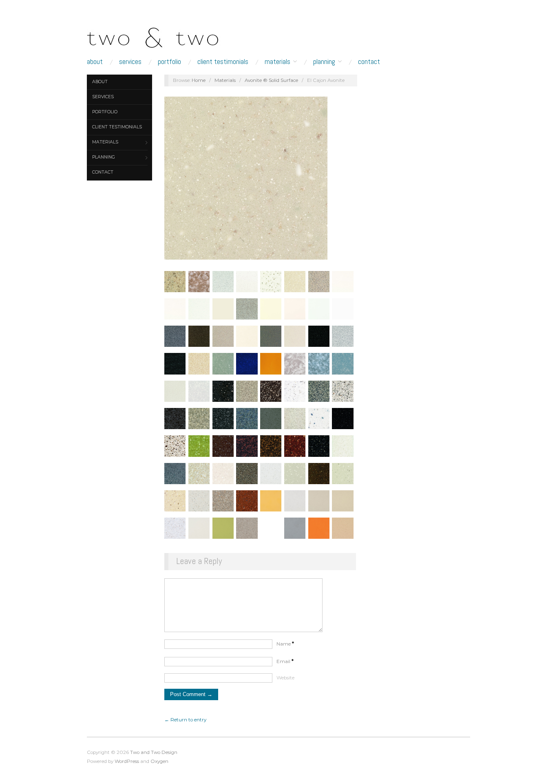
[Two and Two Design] (168, 35)
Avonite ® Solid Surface (271, 80)
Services (130, 61)
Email (285, 661)
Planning (324, 61)
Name (285, 644)
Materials (277, 61)
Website (285, 678)
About (95, 61)
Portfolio (169, 61)
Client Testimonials (222, 61)
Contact (369, 61)
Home (199, 80)
